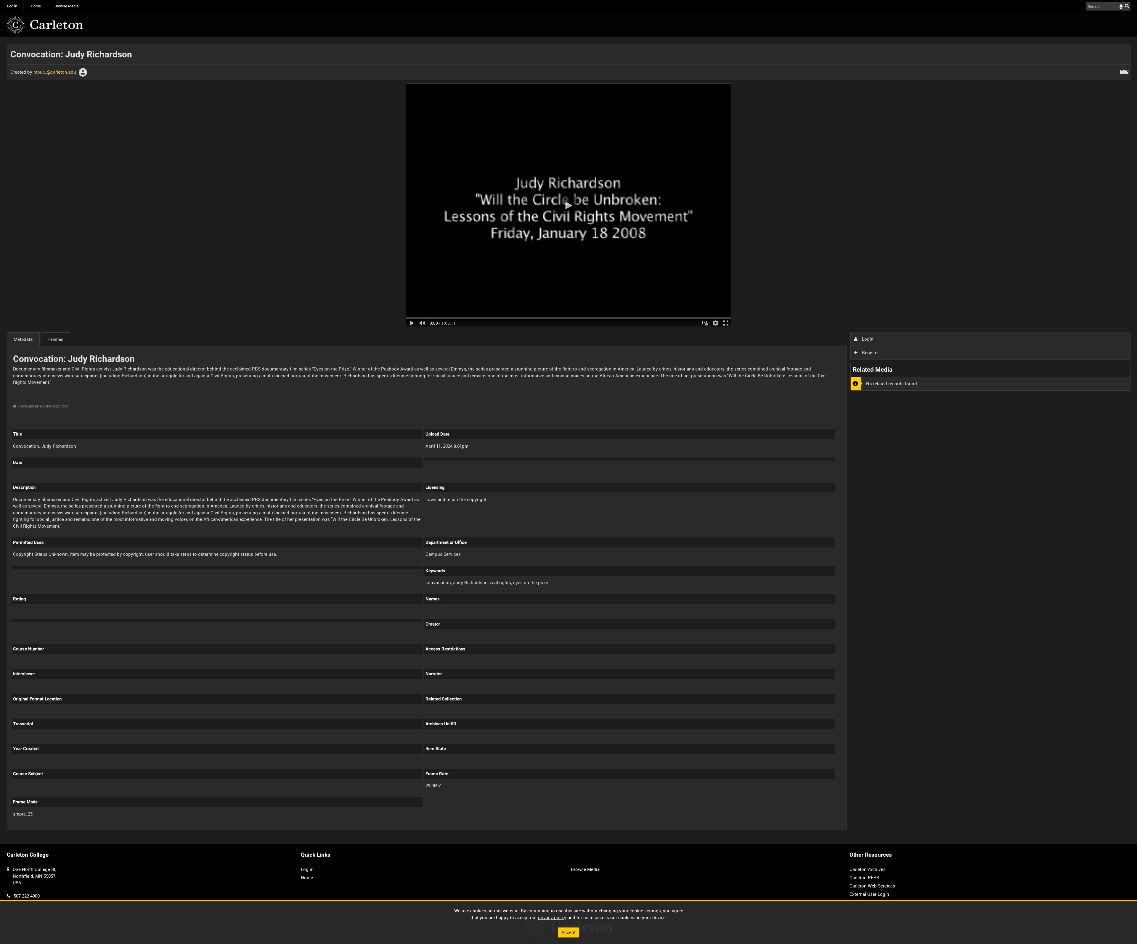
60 (116, 829)
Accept (568, 932)
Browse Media (66, 6)
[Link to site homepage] (45, 25)
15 (77, 829)
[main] (568, 440)
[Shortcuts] (1124, 71)
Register (870, 352)
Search (1127, 6)
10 (57, 829)
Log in (12, 6)
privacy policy (552, 917)
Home (36, 6)
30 (97, 829)
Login (867, 339)
